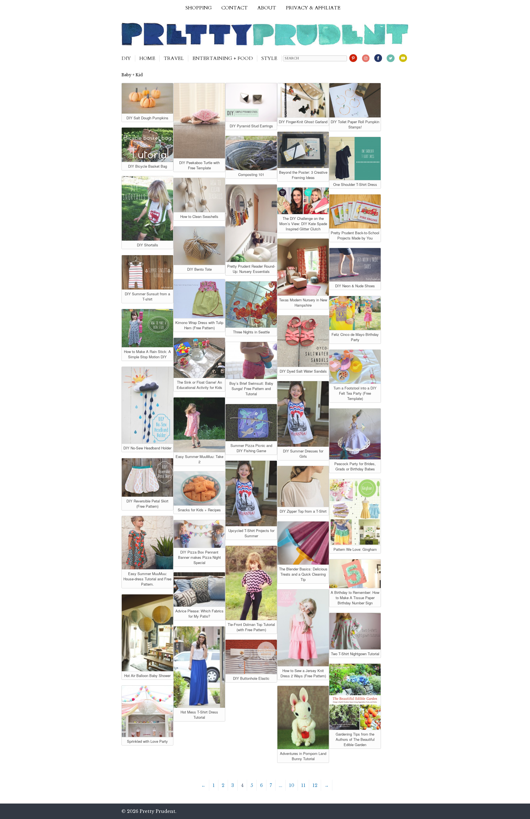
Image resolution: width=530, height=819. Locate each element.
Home (147, 58)
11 (303, 785)
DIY (126, 58)
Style (269, 58)
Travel (174, 58)
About (266, 7)
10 (291, 785)
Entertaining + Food (222, 58)
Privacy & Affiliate (313, 7)
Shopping (199, 7)
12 (314, 785)
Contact (234, 7)
